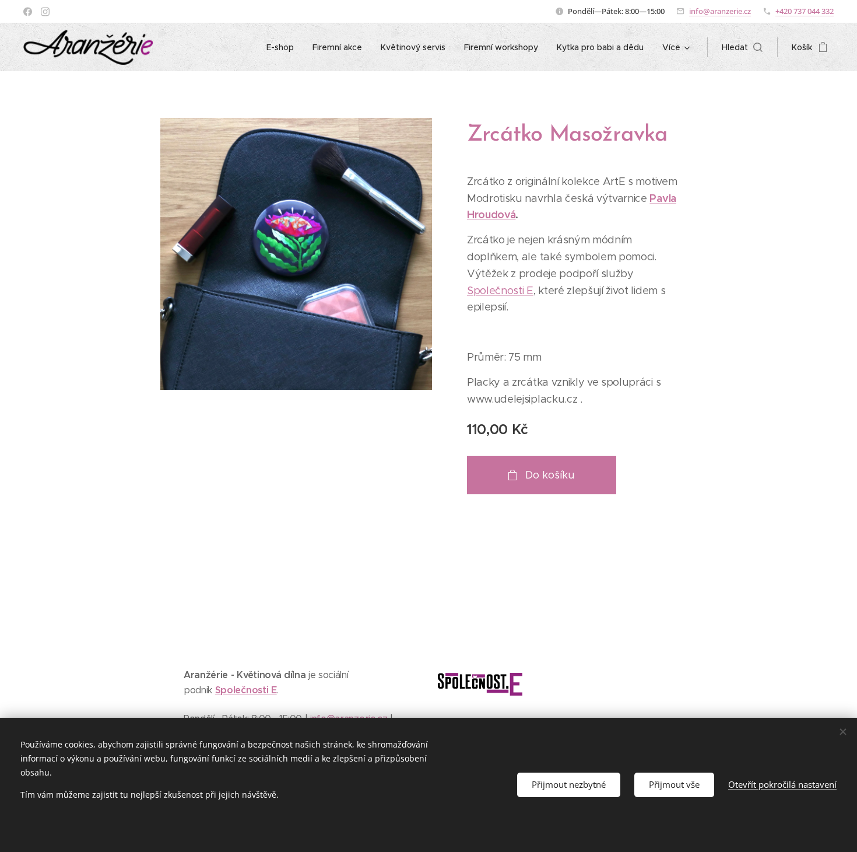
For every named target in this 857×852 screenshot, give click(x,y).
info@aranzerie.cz (720, 11)
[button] (742, 47)
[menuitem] (283, 47)
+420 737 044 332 (804, 11)
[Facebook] (27, 12)
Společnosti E (500, 290)
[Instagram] (45, 12)
